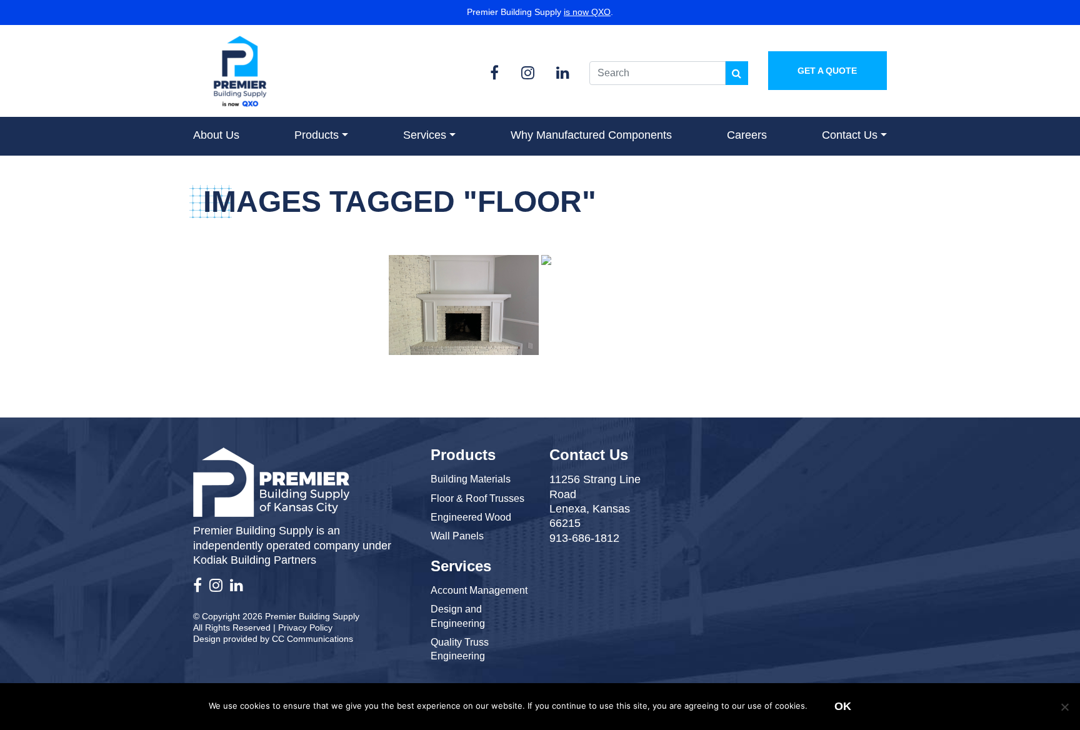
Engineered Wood (471, 517)
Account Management (479, 590)
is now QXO (587, 12)
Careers (747, 135)
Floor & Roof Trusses (477, 498)
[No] (1064, 707)
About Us (216, 135)
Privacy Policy (305, 627)
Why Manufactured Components (591, 135)
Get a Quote (827, 71)
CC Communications (312, 639)
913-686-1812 (584, 538)
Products (316, 135)
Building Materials (471, 479)
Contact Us (850, 135)
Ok (842, 706)
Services (424, 135)
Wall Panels (457, 536)
